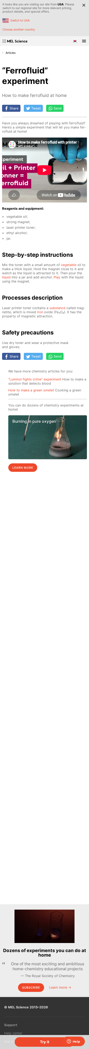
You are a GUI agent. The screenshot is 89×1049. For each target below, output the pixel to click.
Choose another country (18, 29)
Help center (13, 1033)
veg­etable (68, 265)
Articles (11, 52)
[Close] (84, 5)
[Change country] (75, 41)
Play (57, 277)
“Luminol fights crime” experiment (34, 379)
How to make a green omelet (31, 390)
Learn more (22, 467)
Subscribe (31, 987)
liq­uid (6, 277)
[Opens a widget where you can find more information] (73, 1042)
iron (40, 312)
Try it (44, 1042)
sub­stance (57, 308)
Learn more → (60, 987)
